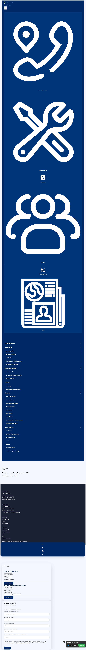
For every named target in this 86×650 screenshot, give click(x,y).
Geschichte (9, 430)
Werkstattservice (10, 406)
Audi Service (9, 410)
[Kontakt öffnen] (9, 2)
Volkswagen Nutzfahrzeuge (13, 389)
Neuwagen (8, 347)
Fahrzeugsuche (10, 343)
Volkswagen (9, 386)
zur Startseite (15, 476)
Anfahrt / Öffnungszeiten (12, 434)
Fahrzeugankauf (10, 378)
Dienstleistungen (10, 400)
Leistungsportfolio (11, 396)
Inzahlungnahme (5, 523)
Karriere (8, 444)
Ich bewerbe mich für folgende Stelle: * (11, 611)
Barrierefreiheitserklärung (17, 541)
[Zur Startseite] (9, 4)
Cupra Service (9, 416)
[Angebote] (43, 554)
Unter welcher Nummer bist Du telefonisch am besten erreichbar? (16, 634)
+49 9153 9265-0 (10, 496)
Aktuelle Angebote (11, 354)
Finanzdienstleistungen (12, 403)
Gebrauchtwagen (10, 368)
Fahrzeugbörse (5, 519)
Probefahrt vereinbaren (12, 364)
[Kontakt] (43, 547)
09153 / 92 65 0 (7, 576)
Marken (7, 382)
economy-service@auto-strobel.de (13, 512)
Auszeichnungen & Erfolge (13, 451)
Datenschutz (9, 541)
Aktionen (4, 521)
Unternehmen (9, 427)
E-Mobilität (8, 357)
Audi (3, 534)
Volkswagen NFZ (5, 529)
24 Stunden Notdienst (12, 423)
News (7, 440)
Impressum (4, 541)
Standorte (4, 517)
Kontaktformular (10, 447)
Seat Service (9, 413)
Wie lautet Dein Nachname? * (9, 623)
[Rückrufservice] (43, 551)
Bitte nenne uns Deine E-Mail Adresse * (11, 629)
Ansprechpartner (10, 437)
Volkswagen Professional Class (14, 361)
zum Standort (8, 583)
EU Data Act (25, 541)
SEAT (3, 536)
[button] (76, 644)
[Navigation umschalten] (5, 8)
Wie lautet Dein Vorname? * (9, 617)
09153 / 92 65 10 (8, 590)
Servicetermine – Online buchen (14, 420)
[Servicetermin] (43, 544)
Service (7, 393)
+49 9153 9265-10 (10, 509)
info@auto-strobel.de (10, 499)
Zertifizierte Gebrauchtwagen (14, 375)
